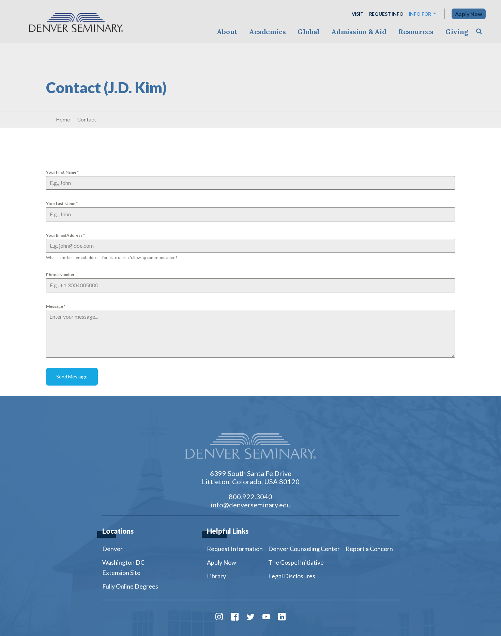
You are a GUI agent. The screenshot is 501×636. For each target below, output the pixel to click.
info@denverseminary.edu (251, 505)
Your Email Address (65, 235)
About (227, 31)
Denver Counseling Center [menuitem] (304, 548)
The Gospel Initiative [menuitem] (296, 562)
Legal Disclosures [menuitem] (291, 576)
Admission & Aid (358, 31)
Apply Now (468, 14)
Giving (456, 31)
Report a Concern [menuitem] (369, 548)
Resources (416, 31)
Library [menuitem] (216, 576)
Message (55, 306)
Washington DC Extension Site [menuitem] (123, 567)
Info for (420, 14)
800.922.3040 (250, 496)
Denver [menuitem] (112, 548)
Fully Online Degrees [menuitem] (130, 586)
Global (308, 31)
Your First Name (62, 172)
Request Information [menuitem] (235, 548)
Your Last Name (62, 203)
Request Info (386, 14)
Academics (267, 31)
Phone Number (60, 274)
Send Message (72, 376)
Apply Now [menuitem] (221, 562)
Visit (358, 14)
